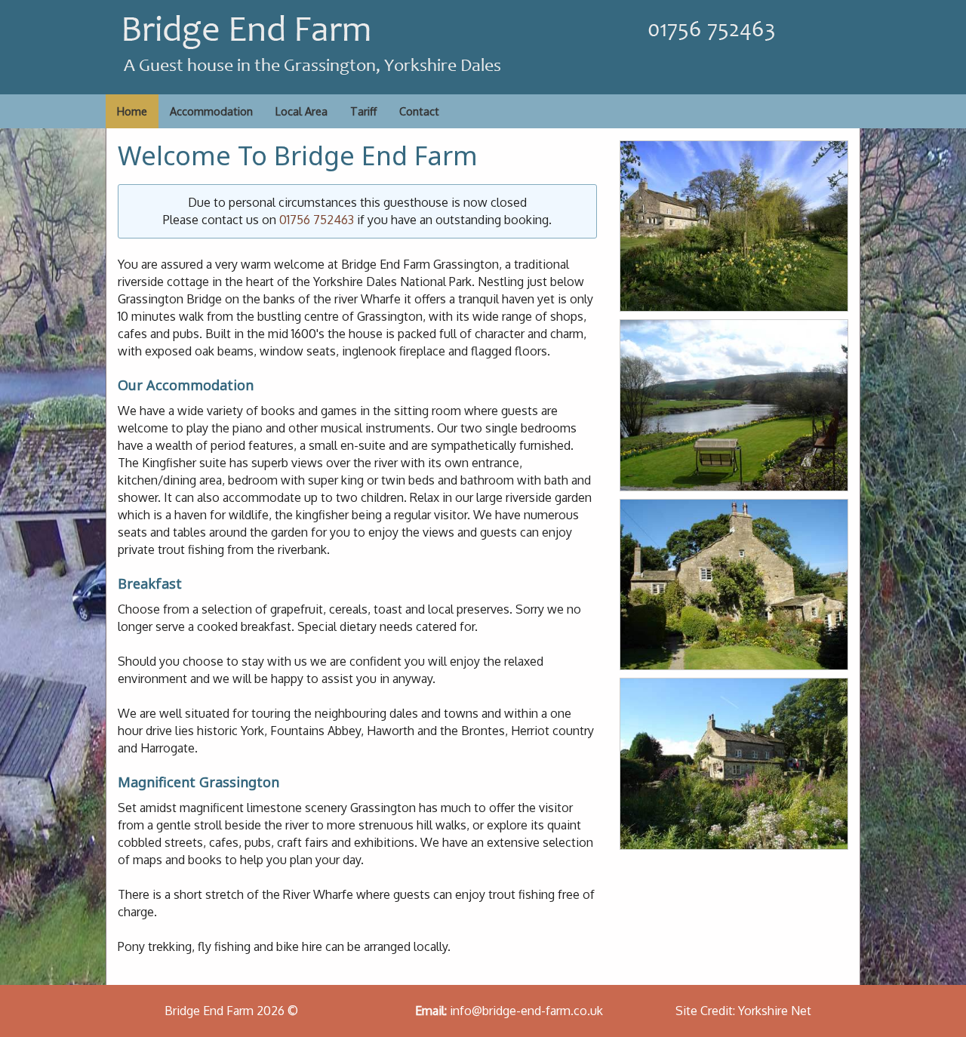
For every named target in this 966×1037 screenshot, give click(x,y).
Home (132, 111)
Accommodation (211, 111)
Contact (419, 111)
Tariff (363, 111)
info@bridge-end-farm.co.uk (526, 1010)
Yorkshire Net (774, 1010)
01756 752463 (316, 219)
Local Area (301, 111)
